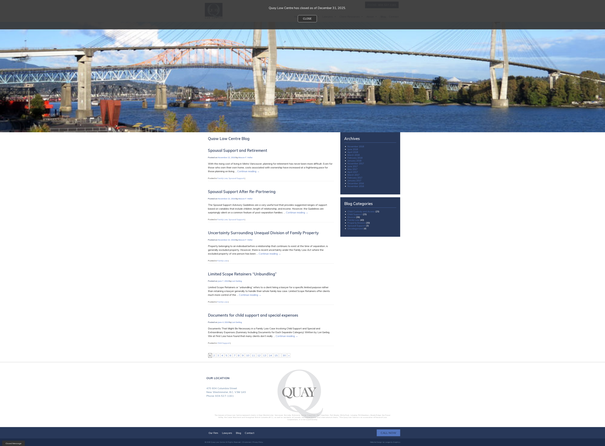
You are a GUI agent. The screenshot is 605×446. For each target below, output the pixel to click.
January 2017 (354, 180)
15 (276, 355)
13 (264, 355)
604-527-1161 (224, 395)
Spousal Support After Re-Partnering (242, 191)
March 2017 (354, 174)
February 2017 (355, 177)
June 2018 (353, 149)
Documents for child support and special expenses (253, 315)
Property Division (356, 222)
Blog (238, 432)
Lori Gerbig (237, 281)
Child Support (223, 343)
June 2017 (353, 166)
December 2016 (356, 183)
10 (247, 355)
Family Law (222, 178)
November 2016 (356, 186)
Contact (249, 432)
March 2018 (354, 155)
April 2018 (353, 152)
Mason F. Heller (246, 157)
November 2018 (356, 146)
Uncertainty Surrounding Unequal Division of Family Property (263, 232)
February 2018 (355, 157)
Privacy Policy (258, 442)
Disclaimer (247, 442)
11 (253, 355)
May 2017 (352, 169)
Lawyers (227, 432)
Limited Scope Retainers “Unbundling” (242, 274)
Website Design (376, 442)
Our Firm (213, 432)
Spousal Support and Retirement (237, 150)
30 (284, 355)
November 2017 (356, 163)
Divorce (351, 217)
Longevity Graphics (392, 442)
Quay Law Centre (218, 442)
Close (307, 18)
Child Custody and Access (361, 211)
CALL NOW (388, 433)
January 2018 (354, 160)
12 (259, 355)
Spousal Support (236, 178)
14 (270, 355)
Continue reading (248, 171)
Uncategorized (355, 228)
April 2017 (353, 172)
